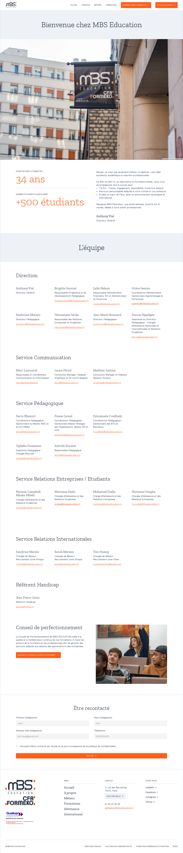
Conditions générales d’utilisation (152, 846)
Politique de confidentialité (118, 846)
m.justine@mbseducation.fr (107, 382)
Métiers (97, 5)
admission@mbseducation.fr (119, 807)
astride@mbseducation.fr (67, 455)
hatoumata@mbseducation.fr (70, 327)
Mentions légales (93, 846)
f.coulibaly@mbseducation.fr (107, 432)
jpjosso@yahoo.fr (25, 607)
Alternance (71, 809)
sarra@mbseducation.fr (28, 432)
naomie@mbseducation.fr (29, 507)
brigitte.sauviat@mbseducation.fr (72, 300)
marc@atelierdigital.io (27, 382)
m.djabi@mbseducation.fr (67, 504)
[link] (20, 818)
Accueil (73, 5)
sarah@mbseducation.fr (67, 564)
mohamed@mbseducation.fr (107, 504)
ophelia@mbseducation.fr (29, 458)
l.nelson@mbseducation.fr (106, 304)
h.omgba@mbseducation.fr (145, 504)
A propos (70, 793)
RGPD (175, 846)
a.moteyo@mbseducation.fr (30, 324)
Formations (111, 5)
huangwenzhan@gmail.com (107, 564)
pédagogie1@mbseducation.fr (70, 435)
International (73, 814)
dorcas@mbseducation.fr (145, 337)
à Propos (86, 5)
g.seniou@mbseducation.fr (145, 303)
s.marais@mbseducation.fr (29, 564)
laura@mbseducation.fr (67, 382)
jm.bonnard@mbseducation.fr (108, 324)
